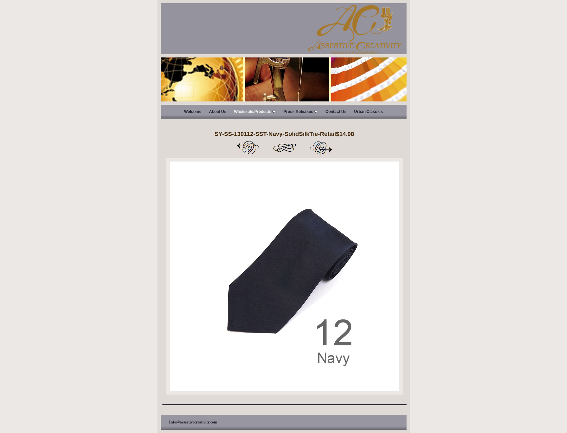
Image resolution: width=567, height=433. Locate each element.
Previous (247, 148)
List (284, 148)
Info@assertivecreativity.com (193, 422)
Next (321, 148)
